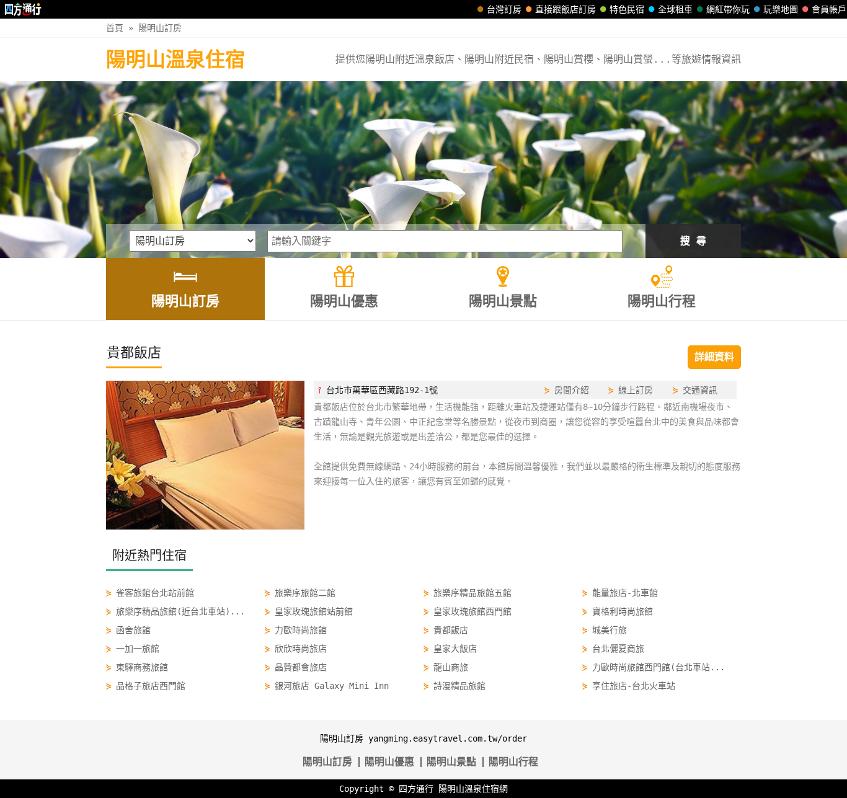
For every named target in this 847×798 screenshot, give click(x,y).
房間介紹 (571, 390)
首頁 (114, 28)
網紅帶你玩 (728, 9)
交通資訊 (700, 390)
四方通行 (416, 789)
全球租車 (675, 9)
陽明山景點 (451, 762)
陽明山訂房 (160, 28)
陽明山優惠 (389, 762)
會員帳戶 (829, 9)
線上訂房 (635, 390)
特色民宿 (627, 9)
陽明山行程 (513, 762)
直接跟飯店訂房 (565, 9)
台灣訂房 (504, 9)
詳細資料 (714, 357)
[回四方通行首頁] (23, 9)
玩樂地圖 (780, 9)
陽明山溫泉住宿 (175, 59)
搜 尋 (693, 241)
